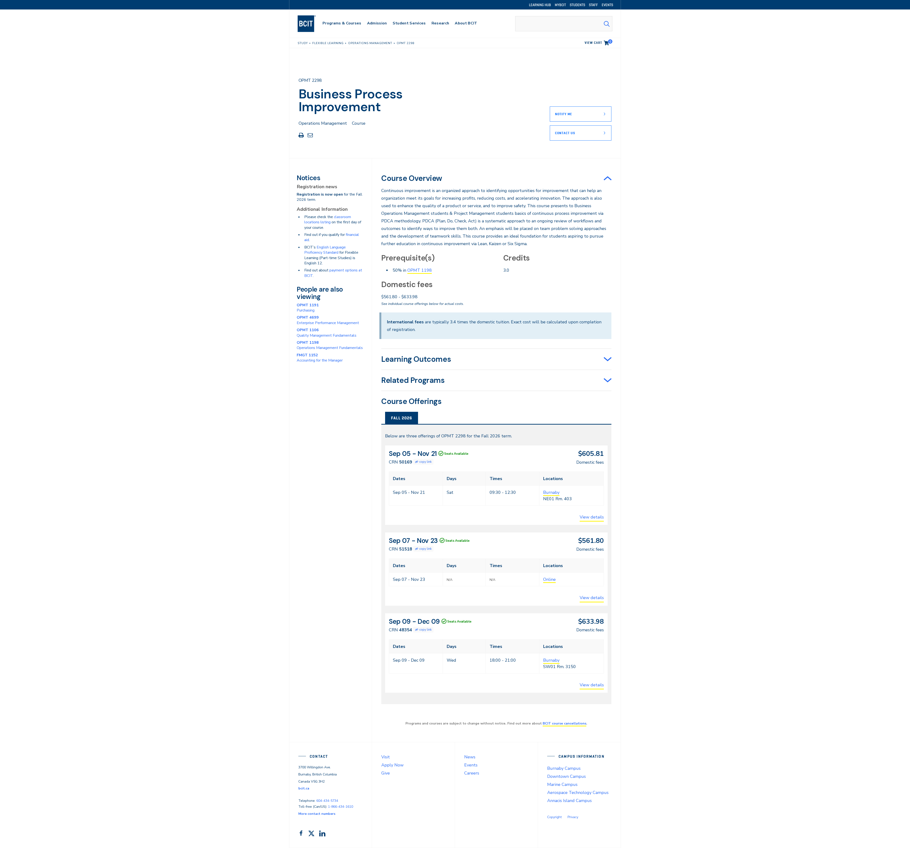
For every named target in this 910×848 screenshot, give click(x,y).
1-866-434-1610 (340, 806)
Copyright (554, 817)
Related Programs (413, 380)
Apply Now (392, 765)
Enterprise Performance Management (328, 320)
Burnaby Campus (564, 768)
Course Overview (411, 178)
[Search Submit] (606, 23)
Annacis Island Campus (569, 800)
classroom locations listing (327, 219)
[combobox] (563, 23)
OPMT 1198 (419, 270)
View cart (598, 42)
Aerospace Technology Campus (578, 792)
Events (471, 765)
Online (549, 579)
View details (592, 517)
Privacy (573, 817)
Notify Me (563, 114)
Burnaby (551, 492)
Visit (385, 757)
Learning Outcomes (416, 359)
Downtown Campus (566, 776)
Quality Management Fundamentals (326, 332)
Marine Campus (562, 784)
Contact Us (565, 133)
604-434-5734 (327, 800)
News (469, 757)
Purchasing (308, 308)
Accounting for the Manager (320, 358)
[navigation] (311, 23)
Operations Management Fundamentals (330, 345)
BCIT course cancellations (564, 723)
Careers (471, 773)
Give (385, 773)
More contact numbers (316, 813)
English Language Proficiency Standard (325, 250)
